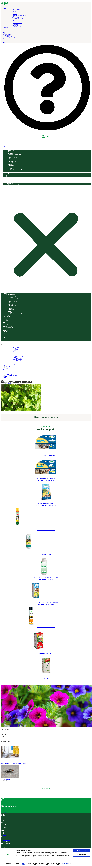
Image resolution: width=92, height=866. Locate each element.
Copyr (7, 29)
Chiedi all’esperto (9, 36)
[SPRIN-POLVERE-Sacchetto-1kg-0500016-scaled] (46, 500)
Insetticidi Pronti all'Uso (17, 23)
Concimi (14, 10)
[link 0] (8, 864)
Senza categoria (55, 577)
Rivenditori (5, 38)
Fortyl (7, 30)
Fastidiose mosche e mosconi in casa (8, 782)
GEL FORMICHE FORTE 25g (46, 480)
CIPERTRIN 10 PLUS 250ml (46, 604)
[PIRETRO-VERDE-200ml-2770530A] (39, 649)
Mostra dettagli (65, 863)
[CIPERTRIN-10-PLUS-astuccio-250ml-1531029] (36, 599)
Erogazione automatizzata (18, 20)
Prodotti (4, 8)
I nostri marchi (6, 27)
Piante (4, 33)
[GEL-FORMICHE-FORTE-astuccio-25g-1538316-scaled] (46, 476)
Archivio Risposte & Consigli (11, 37)
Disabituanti (15, 19)
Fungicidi (15, 14)
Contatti (4, 39)
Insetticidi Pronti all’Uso (13, 157)
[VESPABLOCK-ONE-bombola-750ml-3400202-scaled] (31, 624)
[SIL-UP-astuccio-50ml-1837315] (46, 674)
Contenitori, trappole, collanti (19, 18)
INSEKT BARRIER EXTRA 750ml (46, 530)
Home (1, 411)
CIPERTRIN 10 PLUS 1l (46, 579)
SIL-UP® (46, 678)
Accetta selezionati (81, 854)
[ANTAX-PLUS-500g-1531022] (29, 550)
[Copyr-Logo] (5, 5)
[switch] (35, 864)
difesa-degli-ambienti (7, 760)
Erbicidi (14, 12)
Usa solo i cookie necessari (81, 858)
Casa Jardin (8, 28)
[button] (46, 245)
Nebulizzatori (15, 24)
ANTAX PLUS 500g (46, 554)
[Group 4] (4, 196)
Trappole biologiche (17, 26)
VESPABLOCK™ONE (46, 629)
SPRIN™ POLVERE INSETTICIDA (46, 505)
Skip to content (3, 1)
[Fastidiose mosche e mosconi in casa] (10, 777)
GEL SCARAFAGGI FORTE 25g (46, 455)
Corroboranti (15, 11)
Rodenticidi (15, 25)
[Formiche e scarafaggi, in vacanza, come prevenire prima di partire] (10, 757)
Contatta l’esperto (6, 35)
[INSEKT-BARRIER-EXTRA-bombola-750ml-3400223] (17, 525)
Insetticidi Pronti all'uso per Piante (19, 15)
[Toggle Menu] (1, 6)
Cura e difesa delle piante (15, 9)
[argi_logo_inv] (3, 342)
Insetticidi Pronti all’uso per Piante (16, 169)
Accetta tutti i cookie (81, 850)
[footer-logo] (4, 816)
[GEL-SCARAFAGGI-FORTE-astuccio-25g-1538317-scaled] (46, 451)
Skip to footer (9, 1)
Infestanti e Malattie (7, 34)
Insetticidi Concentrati (17, 21)
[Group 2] (4, 191)
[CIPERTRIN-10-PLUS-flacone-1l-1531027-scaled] (44, 575)
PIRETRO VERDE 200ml (46, 653)
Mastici (14, 16)
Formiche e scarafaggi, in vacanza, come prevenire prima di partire (14, 763)
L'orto (2, 411)
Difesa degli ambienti (15, 17)
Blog (4, 32)
